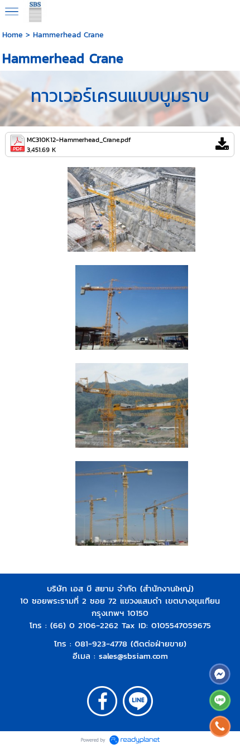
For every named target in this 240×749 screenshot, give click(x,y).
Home (12, 35)
